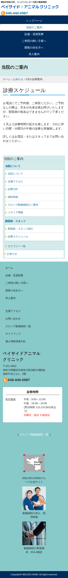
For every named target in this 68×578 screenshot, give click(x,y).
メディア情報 (15, 212)
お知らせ (12, 253)
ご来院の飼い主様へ (16, 282)
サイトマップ (13, 333)
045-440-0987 (19, 380)
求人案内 (34, 54)
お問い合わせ (13, 318)
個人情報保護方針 (15, 341)
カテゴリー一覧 (17, 246)
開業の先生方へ (14, 290)
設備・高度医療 (14, 275)
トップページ (34, 20)
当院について (15, 173)
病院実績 (13, 196)
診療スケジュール (18, 236)
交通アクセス (15, 181)
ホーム (9, 267)
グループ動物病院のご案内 (23, 204)
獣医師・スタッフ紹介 (20, 228)
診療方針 (13, 189)
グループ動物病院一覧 (18, 326)
